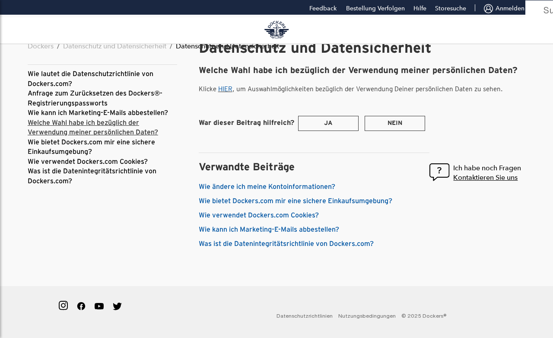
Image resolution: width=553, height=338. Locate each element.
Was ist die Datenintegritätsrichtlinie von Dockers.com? (286, 243)
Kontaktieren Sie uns (485, 177)
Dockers (41, 46)
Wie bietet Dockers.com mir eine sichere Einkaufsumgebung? (295, 201)
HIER (225, 89)
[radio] (328, 123)
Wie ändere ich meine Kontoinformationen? (267, 186)
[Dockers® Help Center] (276, 29)
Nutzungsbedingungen (367, 315)
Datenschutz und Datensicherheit (114, 46)
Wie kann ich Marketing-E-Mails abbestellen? (98, 112)
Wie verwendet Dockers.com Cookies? (88, 161)
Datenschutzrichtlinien (304, 315)
